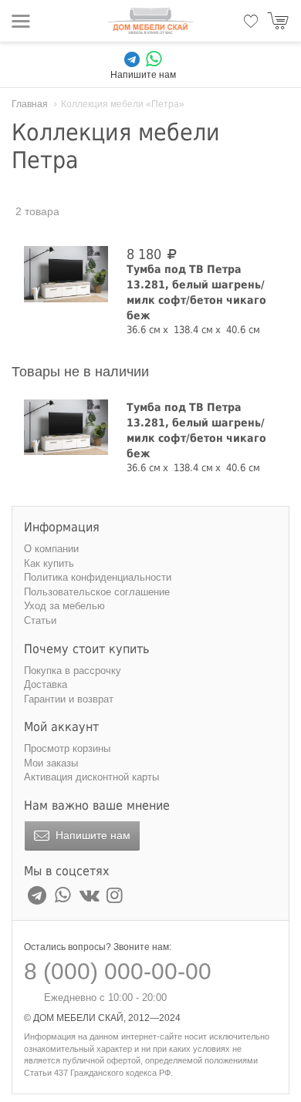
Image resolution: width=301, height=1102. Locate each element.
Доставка (45, 684)
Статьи (40, 620)
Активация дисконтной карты (91, 777)
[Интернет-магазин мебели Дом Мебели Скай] (150, 21)
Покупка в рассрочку (72, 670)
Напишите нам (91, 835)
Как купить (49, 563)
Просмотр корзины (67, 748)
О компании (51, 548)
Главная (30, 104)
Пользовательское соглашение (97, 592)
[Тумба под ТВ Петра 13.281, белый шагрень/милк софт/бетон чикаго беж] (66, 274)
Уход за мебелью (64, 606)
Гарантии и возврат (68, 699)
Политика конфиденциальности (97, 577)
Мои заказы (51, 763)
